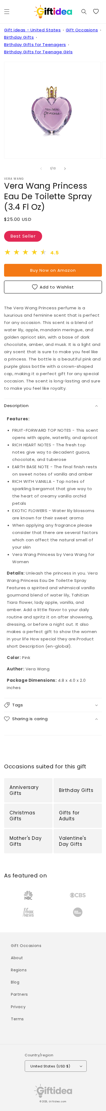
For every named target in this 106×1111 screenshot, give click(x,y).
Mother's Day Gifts (26, 841)
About (17, 958)
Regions (19, 970)
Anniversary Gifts (24, 790)
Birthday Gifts (19, 37)
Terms (17, 1019)
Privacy (18, 1007)
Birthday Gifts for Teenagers (35, 44)
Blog (15, 982)
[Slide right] (65, 169)
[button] (7, 12)
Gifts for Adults (69, 816)
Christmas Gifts (22, 816)
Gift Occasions (82, 30)
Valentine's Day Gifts (72, 841)
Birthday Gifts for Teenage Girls (38, 52)
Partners (19, 994)
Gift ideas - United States (32, 30)
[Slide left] (41, 169)
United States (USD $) (50, 1066)
